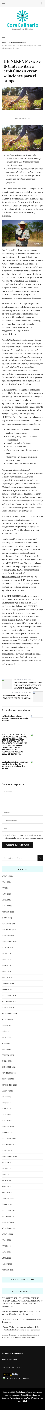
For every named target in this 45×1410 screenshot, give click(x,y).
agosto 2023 (7, 1091)
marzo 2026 (7, 906)
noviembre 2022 (9, 1145)
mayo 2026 (6, 894)
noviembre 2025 (9, 930)
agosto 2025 (7, 948)
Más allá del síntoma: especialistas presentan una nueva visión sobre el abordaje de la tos (21, 1312)
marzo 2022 (7, 1192)
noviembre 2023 (9, 1073)
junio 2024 (7, 1031)
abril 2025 (6, 972)
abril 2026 (6, 900)
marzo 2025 (7, 978)
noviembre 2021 (9, 1216)
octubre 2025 (8, 936)
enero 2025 (7, 989)
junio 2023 (6, 1103)
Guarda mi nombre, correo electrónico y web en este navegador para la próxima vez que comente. (24, 836)
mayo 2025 (6, 966)
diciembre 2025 (9, 924)
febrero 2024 (8, 1055)
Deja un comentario (22, 118)
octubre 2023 (8, 1079)
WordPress (31, 1398)
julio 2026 (6, 882)
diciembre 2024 (9, 995)
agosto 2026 (7, 876)
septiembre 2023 (9, 1085)
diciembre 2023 (9, 1067)
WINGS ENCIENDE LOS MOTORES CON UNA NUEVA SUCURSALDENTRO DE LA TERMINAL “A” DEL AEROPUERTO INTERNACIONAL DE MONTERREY (22, 1302)
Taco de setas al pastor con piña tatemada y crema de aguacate (21, 1320)
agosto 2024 (7, 1019)
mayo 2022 (6, 1180)
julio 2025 (6, 954)
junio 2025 (6, 960)
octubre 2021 (8, 1222)
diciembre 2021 (8, 1210)
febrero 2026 (8, 912)
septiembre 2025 (9, 942)
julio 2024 (6, 1025)
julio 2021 (6, 1240)
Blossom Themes (9, 1398)
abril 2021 (6, 1258)
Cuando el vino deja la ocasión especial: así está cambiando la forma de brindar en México (20, 1336)
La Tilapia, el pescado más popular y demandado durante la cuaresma (15, 718)
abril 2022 (6, 1186)
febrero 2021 (8, 1270)
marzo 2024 (7, 1049)
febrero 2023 (8, 1127)
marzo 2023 (7, 1121)
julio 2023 (6, 1097)
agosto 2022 (7, 1162)
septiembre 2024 (9, 1013)
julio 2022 (6, 1169)
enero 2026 (7, 918)
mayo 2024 (6, 1037)
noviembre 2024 (9, 1001)
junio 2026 (6, 888)
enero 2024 (7, 1061)
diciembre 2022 (9, 1139)
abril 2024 (6, 1043)
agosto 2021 (7, 1234)
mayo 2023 (6, 1109)
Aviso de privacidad (9, 1359)
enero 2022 (7, 1204)
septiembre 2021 (9, 1228)
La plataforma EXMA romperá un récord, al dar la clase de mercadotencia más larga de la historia (15, 765)
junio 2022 (6, 1174)
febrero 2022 (8, 1198)
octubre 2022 (8, 1151)
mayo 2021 (6, 1252)
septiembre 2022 (9, 1157)
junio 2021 (6, 1246)
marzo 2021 (7, 1264)
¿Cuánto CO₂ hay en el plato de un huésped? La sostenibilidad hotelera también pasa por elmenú (21, 1328)
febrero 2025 (8, 983)
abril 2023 (6, 1115)
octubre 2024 (8, 1007)
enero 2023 (7, 1133)
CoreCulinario (22, 25)
